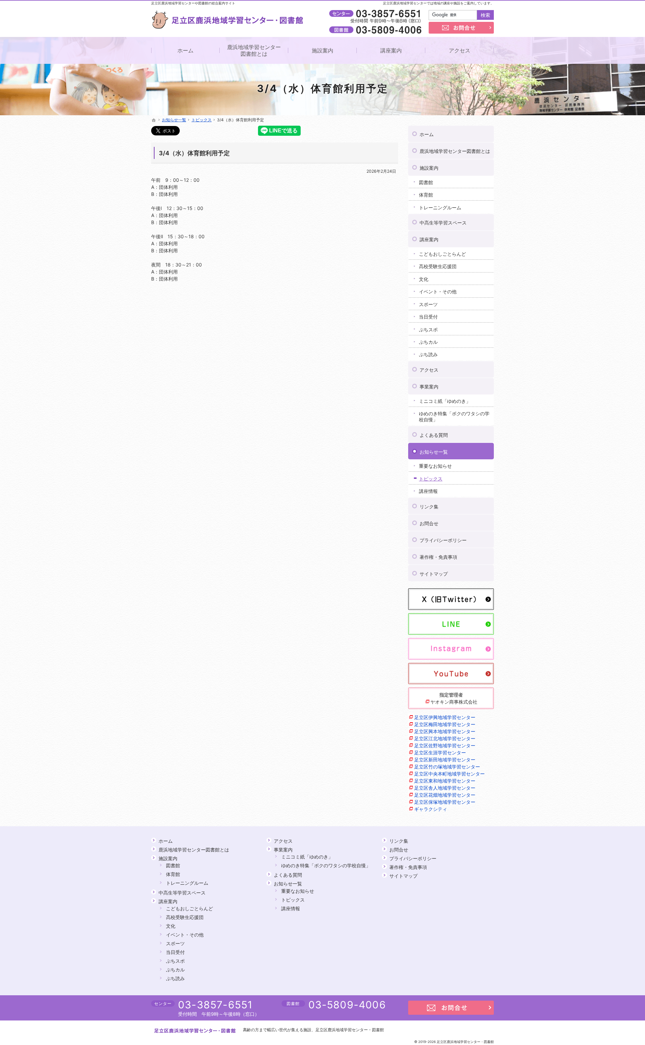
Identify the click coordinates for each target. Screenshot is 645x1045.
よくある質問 (434, 435)
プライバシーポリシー (443, 540)
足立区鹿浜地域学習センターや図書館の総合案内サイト (193, 3)
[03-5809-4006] (376, 30)
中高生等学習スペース (443, 222)
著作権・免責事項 (438, 557)
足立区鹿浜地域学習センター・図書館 (349, 1029)
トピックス (430, 479)
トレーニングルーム (440, 207)
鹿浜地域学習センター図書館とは (455, 151)
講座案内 (429, 239)
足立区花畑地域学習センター (444, 795)
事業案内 (429, 386)
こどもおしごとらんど (442, 254)
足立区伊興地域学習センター (444, 717)
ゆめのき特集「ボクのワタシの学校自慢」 (454, 416)
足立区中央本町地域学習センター (449, 774)
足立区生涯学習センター (440, 752)
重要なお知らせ (435, 466)
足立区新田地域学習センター (444, 759)
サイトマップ (434, 574)
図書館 (426, 182)
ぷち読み (428, 354)
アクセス (429, 370)
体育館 (426, 195)
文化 (423, 279)
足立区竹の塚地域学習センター (447, 766)
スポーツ (428, 304)
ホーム (427, 134)
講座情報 (428, 491)
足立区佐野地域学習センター (444, 745)
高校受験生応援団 (438, 266)
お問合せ (429, 523)
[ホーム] (154, 120)
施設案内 (429, 168)
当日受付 (428, 317)
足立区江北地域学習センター (444, 738)
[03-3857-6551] (376, 14)
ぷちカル (428, 342)
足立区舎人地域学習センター (444, 788)
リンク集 (429, 506)
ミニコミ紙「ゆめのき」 (445, 401)
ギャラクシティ (430, 809)
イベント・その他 (438, 291)
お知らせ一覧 (434, 452)
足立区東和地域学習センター (444, 781)
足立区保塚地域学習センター (444, 802)
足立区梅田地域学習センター (444, 724)
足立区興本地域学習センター (444, 731)
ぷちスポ (428, 329)
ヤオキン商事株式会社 (453, 702)
